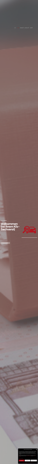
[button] (36, 449)
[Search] (15, 449)
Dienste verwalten (21, 458)
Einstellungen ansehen (33, 460)
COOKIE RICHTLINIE (25, 462)
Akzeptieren (21, 460)
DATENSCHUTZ (29, 462)
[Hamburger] (15, 28)
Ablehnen (27, 460)
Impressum (32, 462)
